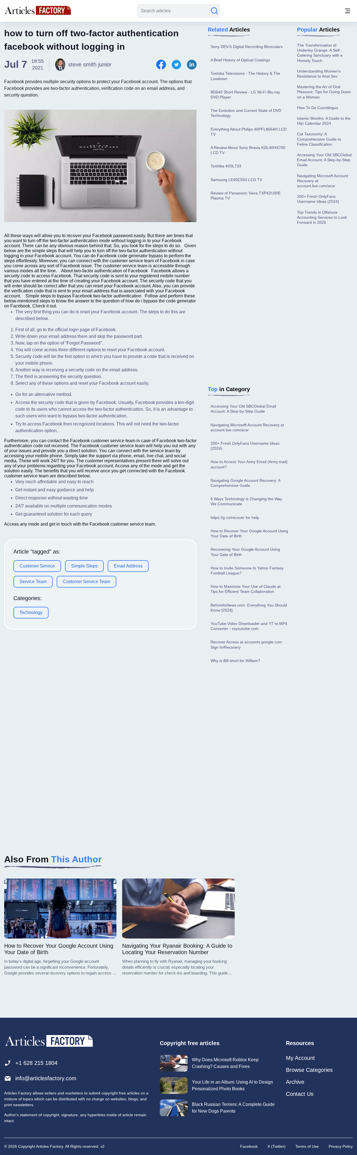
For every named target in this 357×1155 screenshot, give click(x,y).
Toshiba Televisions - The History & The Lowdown (245, 76)
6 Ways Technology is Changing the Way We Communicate (246, 501)
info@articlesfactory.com (45, 1078)
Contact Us (299, 1094)
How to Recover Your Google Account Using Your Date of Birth (249, 533)
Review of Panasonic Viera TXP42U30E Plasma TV (246, 195)
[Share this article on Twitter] (176, 64)
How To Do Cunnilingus (317, 107)
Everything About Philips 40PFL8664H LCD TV (248, 131)
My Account (300, 1058)
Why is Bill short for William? (235, 660)
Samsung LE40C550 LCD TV (236, 179)
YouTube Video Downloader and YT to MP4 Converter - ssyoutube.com (249, 626)
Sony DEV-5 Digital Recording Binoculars (247, 46)
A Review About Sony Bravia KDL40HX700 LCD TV (248, 150)
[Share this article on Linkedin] (192, 64)
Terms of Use (307, 1146)
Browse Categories (309, 1070)
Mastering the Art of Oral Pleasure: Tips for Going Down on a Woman (324, 92)
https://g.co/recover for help (235, 517)
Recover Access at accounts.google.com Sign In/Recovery (246, 644)
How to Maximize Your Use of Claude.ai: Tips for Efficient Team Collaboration (246, 589)
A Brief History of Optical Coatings (240, 60)
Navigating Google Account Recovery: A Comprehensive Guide (245, 483)
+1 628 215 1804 (36, 1063)
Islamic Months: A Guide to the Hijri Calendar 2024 (324, 121)
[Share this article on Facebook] (161, 64)
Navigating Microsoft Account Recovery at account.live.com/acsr (247, 427)
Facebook (249, 1146)
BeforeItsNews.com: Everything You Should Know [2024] (249, 607)
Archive (295, 1082)
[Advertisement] (249, 294)
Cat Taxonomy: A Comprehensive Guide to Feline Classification (319, 139)
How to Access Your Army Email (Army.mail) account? (249, 464)
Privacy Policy (341, 1146)
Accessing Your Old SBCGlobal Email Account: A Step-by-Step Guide (243, 408)
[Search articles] (214, 10)
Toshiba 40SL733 (226, 166)
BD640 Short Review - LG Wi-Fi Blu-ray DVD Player (245, 94)
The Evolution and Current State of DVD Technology (246, 113)
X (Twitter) (276, 1146)
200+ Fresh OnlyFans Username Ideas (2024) (245, 446)
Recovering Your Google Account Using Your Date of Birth (245, 552)
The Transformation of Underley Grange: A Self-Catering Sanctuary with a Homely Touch (319, 53)
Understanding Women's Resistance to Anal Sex (319, 73)
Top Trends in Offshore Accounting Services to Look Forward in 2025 (322, 217)
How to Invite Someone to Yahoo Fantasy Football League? (247, 570)
